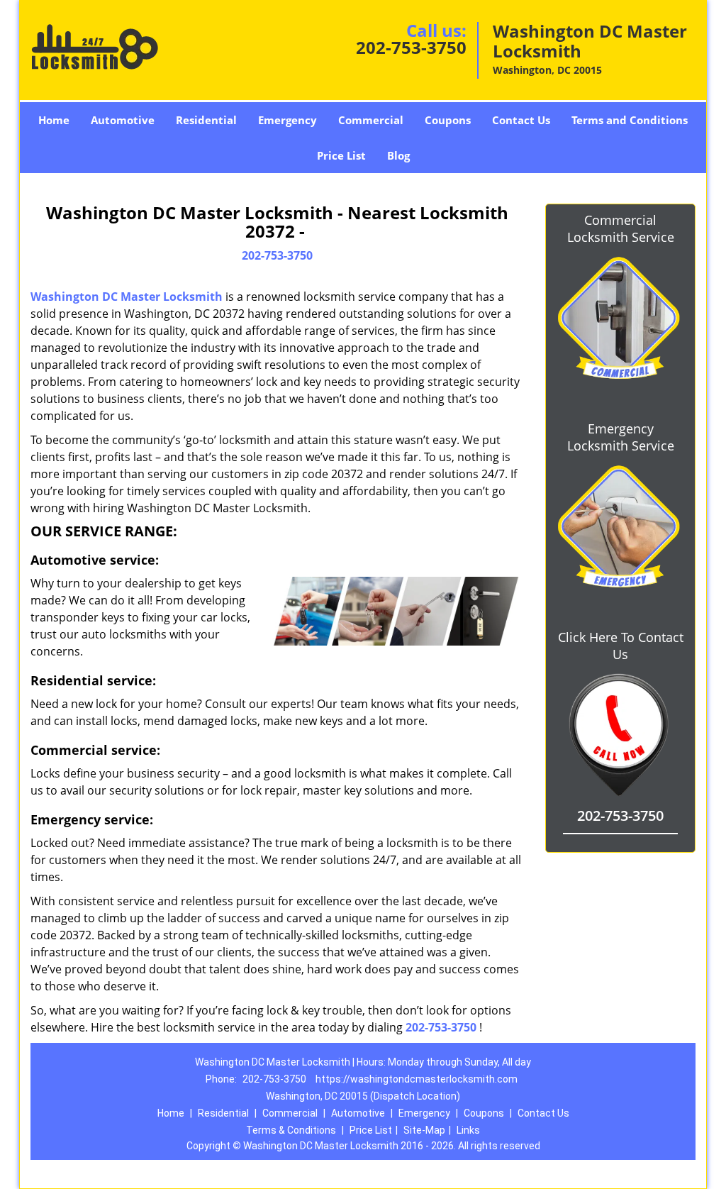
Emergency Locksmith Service (620, 437)
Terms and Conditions (629, 120)
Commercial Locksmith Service (620, 228)
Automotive (123, 120)
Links (468, 1130)
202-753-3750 (411, 47)
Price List (341, 155)
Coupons (448, 120)
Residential (206, 120)
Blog (398, 155)
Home (53, 120)
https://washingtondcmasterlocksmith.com (416, 1079)
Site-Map (424, 1130)
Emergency (287, 120)
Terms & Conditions (291, 1130)
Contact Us (521, 120)
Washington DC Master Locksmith (126, 296)
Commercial (370, 120)
